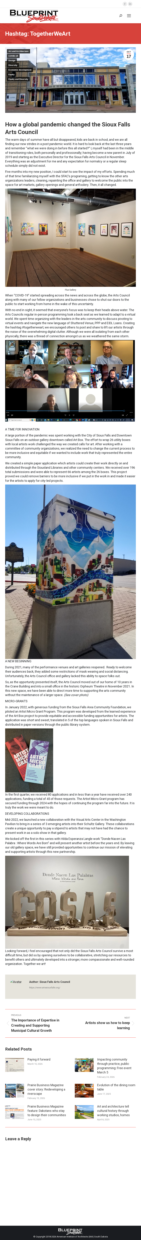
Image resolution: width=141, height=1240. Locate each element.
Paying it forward (39, 1059)
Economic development (19, 70)
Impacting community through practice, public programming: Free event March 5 (114, 1066)
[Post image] (14, 1065)
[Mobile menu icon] (129, 15)
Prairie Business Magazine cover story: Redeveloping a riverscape (46, 1089)
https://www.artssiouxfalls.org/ (44, 987)
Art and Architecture (18, 51)
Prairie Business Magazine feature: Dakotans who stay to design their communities (47, 1111)
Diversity (12, 65)
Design (11, 60)
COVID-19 (13, 56)
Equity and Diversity (18, 79)
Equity (11, 74)
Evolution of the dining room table (116, 1087)
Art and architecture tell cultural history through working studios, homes (113, 1111)
